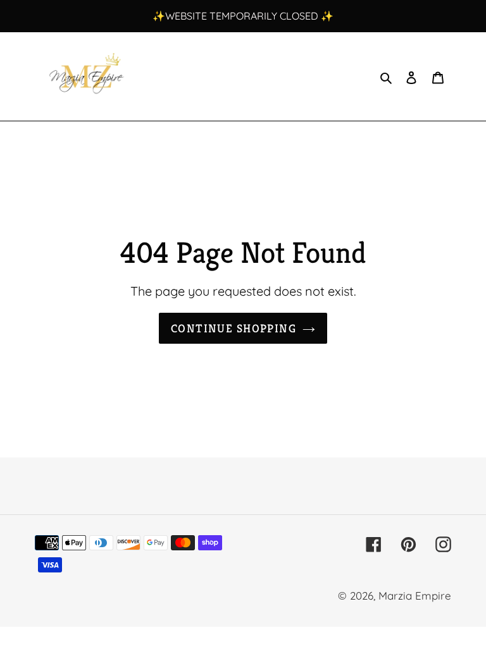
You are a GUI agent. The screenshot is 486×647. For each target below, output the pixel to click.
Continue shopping (233, 328)
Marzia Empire (414, 595)
